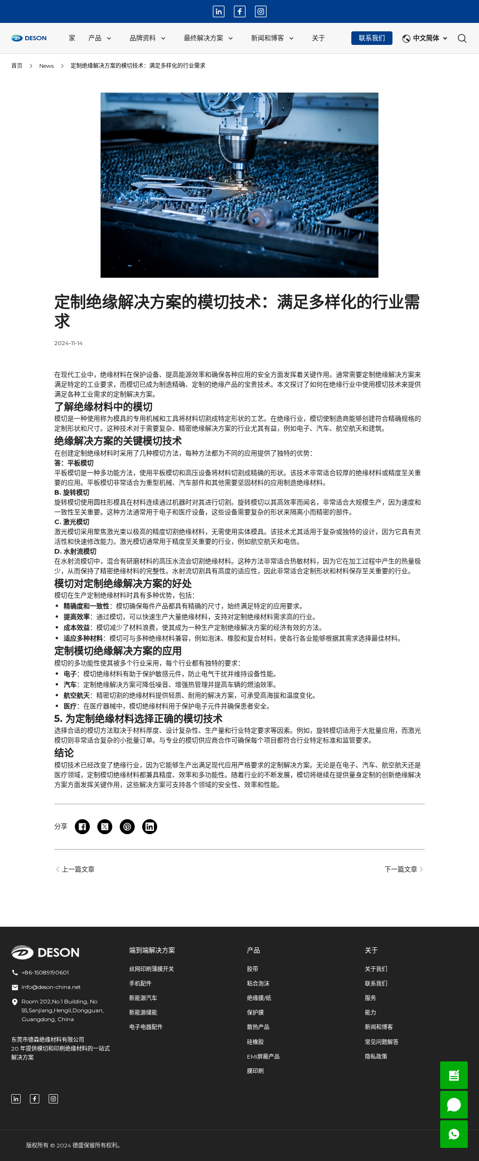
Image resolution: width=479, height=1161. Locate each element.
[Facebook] (240, 11)
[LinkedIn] (219, 11)
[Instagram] (261, 11)
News (46, 65)
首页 (16, 65)
